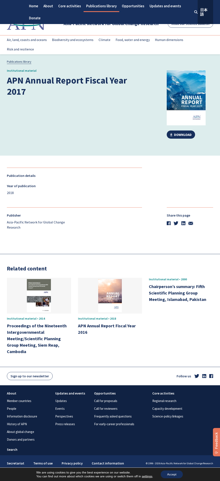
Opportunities (133, 6)
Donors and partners (21, 439)
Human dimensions (169, 40)
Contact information (108, 463)
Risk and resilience (20, 49)
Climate (104, 40)
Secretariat (15, 463)
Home (33, 6)
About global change (20, 432)
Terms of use (43, 463)
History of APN (17, 424)
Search (12, 449)
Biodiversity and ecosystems (72, 40)
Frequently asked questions (113, 416)
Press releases (65, 424)
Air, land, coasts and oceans (27, 40)
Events (60, 409)
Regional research (164, 401)
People (11, 409)
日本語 (204, 12)
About (48, 6)
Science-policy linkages (167, 416)
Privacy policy (72, 463)
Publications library (101, 6)
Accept (171, 474)
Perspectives (64, 416)
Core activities (69, 6)
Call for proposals (105, 401)
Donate (35, 18)
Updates (61, 401)
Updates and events (165, 6)
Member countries (19, 401)
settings (147, 476)
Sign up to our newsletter (30, 376)
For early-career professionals (114, 424)
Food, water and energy (133, 40)
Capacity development (167, 409)
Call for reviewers (106, 409)
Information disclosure (22, 416)
